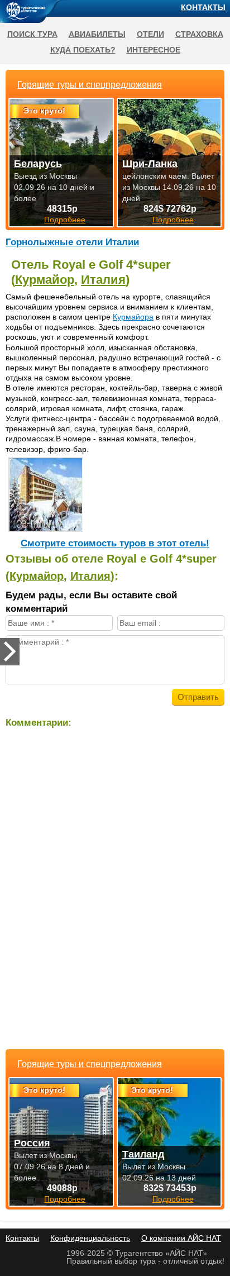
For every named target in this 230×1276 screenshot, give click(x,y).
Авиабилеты (97, 34)
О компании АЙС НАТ (181, 1238)
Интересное (153, 49)
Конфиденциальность (90, 1238)
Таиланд (143, 1154)
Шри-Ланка (150, 163)
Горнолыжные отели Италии (72, 242)
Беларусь (38, 163)
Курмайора (133, 316)
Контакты (203, 7)
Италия (103, 280)
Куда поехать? (83, 49)
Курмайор (44, 280)
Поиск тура (32, 34)
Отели (150, 34)
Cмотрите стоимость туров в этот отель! (115, 543)
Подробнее (64, 1198)
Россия (32, 1143)
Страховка (199, 34)
